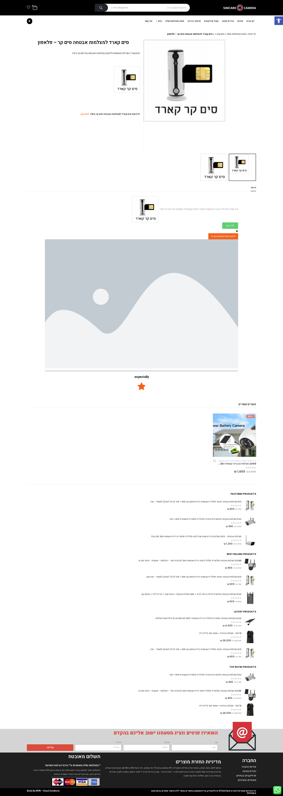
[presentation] (252, 95)
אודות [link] (240, 21)
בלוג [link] (160, 21)
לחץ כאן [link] (85, 114)
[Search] (101, 8)
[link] (278, 20)
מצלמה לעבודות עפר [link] (232, 461)
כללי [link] (254, 461)
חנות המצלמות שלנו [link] (174, 21)
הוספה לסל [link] (218, 419)
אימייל (119, 742)
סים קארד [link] (220, 34)
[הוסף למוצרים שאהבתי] (214, 461)
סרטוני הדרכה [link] (194, 21)
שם (216, 742)
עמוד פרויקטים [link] (211, 21)
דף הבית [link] (250, 21)
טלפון (167, 742)
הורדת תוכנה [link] (228, 21)
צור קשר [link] (148, 21)
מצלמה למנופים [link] (246, 461)
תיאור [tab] (253, 187)
